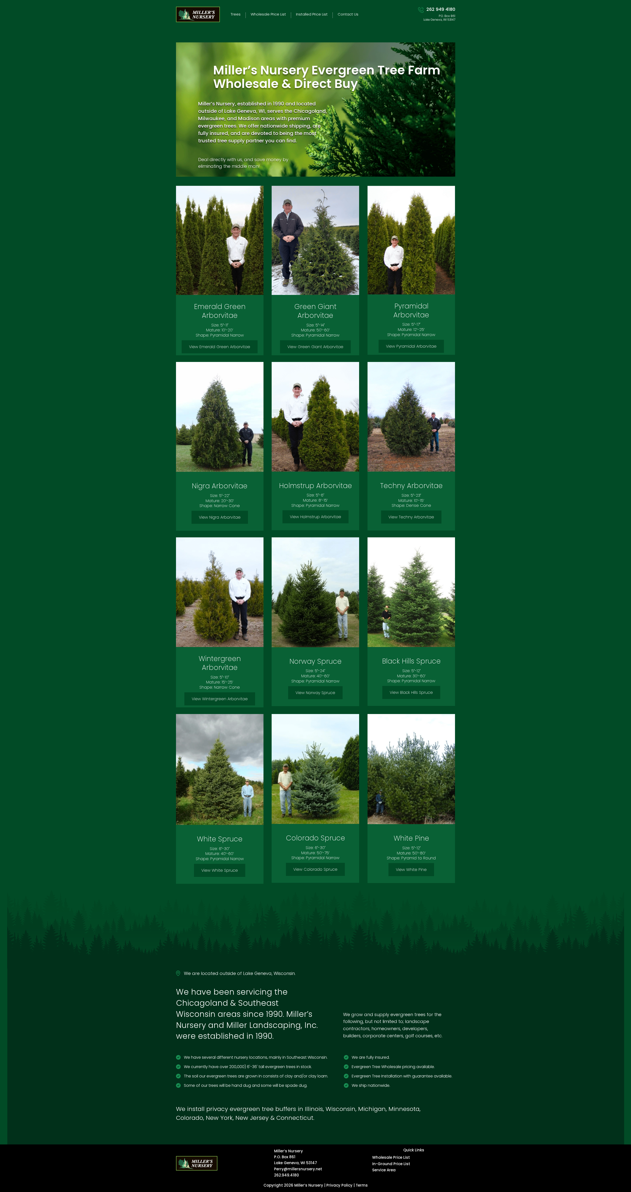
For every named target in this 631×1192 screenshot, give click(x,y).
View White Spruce (219, 870)
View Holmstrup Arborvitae (315, 517)
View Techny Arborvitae (411, 517)
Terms (362, 1185)
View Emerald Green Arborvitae (219, 347)
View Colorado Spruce (315, 869)
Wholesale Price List (268, 14)
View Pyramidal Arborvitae (411, 346)
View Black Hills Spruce (411, 692)
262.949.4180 (286, 1175)
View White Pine (411, 869)
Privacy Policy (339, 1185)
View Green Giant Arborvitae (315, 347)
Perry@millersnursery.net (298, 1169)
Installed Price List (312, 14)
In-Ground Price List (391, 1163)
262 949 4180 (440, 9)
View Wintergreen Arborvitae (220, 699)
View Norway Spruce (315, 693)
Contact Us (348, 14)
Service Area (384, 1170)
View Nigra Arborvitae (220, 517)
